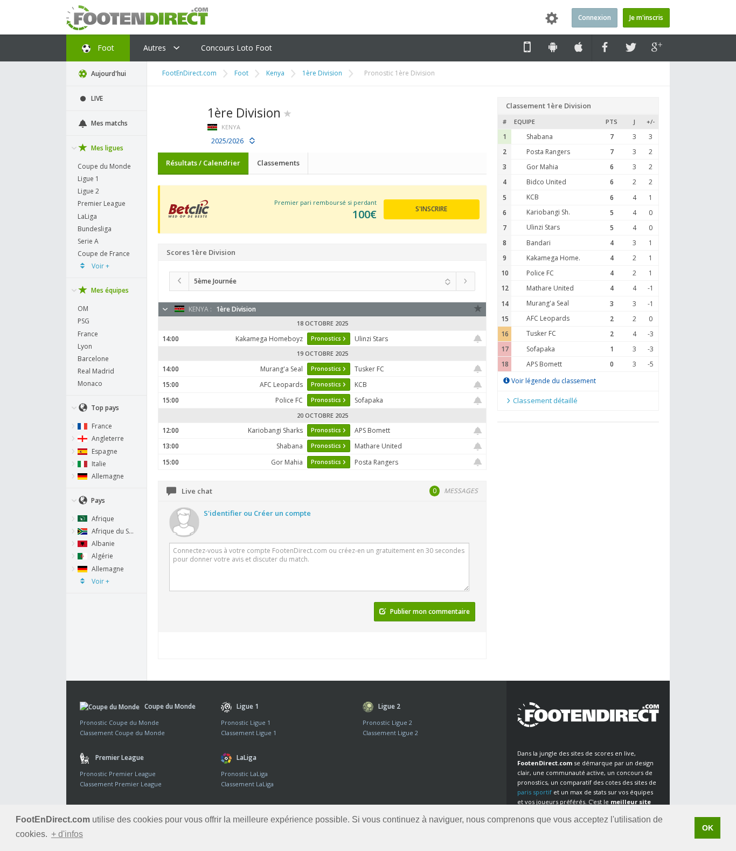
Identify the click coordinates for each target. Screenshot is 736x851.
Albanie (102, 543)
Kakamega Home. (553, 257)
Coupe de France (104, 253)
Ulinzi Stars (543, 227)
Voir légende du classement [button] (553, 380)
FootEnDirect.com (189, 73)
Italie (98, 463)
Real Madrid (96, 371)
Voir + (99, 266)
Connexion (594, 17)
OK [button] (707, 828)
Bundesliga (95, 228)
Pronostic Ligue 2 (387, 722)
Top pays (104, 407)
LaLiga (87, 216)
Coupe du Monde (104, 166)
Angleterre (107, 438)
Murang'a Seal (547, 303)
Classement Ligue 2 (390, 733)
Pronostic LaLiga (244, 774)
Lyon (85, 346)
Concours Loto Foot (236, 48)
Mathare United (550, 288)
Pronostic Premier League (118, 774)
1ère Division (322, 73)
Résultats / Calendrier (203, 163)
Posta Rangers (548, 151)
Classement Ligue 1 (248, 733)
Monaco (90, 383)
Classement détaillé (544, 400)
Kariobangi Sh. (548, 212)
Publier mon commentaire (429, 611)
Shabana (539, 136)
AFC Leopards (548, 318)
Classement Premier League (121, 784)
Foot (104, 48)
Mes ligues (106, 148)
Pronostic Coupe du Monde (119, 722)
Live (96, 98)
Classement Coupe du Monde (122, 733)
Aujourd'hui (107, 73)
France (88, 333)
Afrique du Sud (113, 531)
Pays (97, 500)
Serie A (88, 241)
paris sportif (534, 792)
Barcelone (93, 358)
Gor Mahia (542, 166)
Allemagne (107, 476)
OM (83, 308)
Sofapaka (540, 349)
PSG (83, 321)
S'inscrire (431, 208)
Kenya (275, 73)
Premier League (102, 203)
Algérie (101, 556)
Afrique (102, 518)
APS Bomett (544, 364)
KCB (532, 197)
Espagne (103, 451)
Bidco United (546, 181)
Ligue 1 (88, 178)
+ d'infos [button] (67, 834)
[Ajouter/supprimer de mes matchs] (478, 338)
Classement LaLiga (247, 784)
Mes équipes (109, 290)
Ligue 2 (88, 191)
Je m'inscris (646, 17)
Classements (278, 163)
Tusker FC (541, 333)
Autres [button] (155, 48)
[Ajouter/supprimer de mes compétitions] (287, 112)
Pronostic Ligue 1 (245, 722)
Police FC (540, 273)
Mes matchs (108, 123)
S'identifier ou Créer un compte (257, 513)
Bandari (538, 242)
